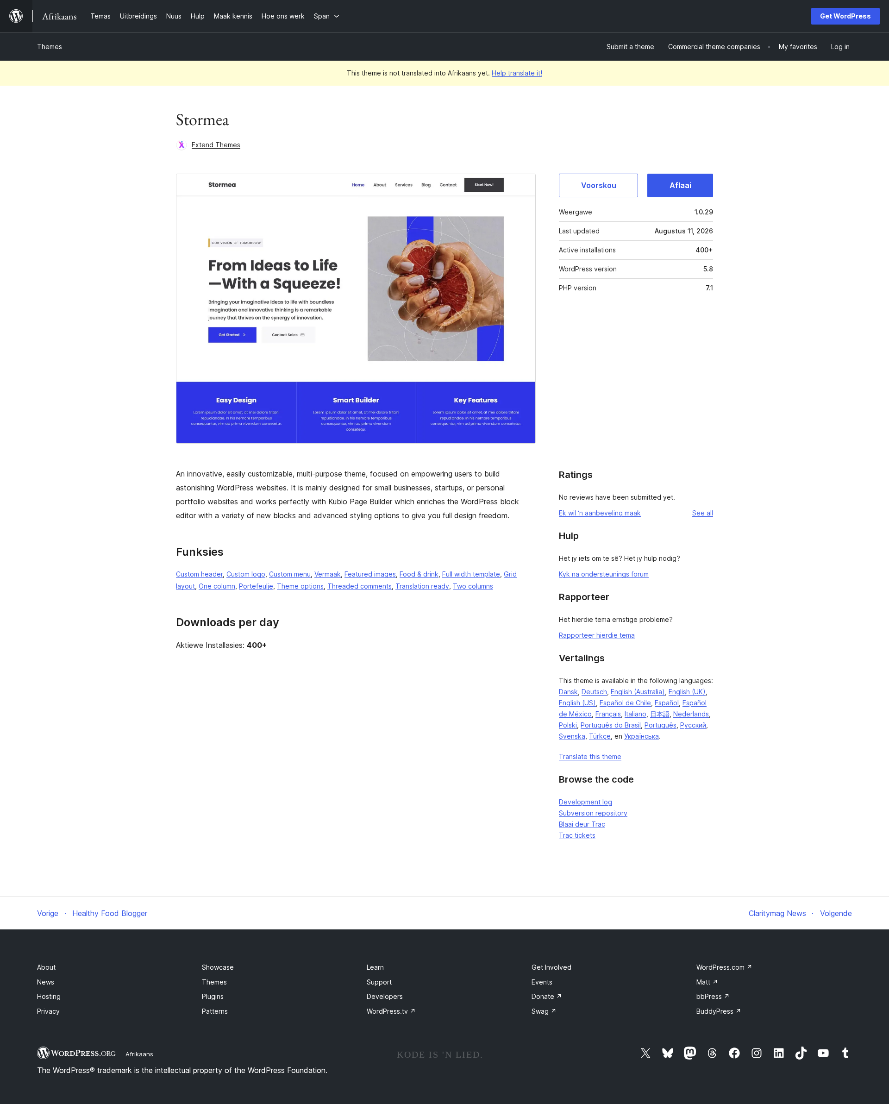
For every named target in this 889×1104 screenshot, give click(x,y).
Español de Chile (625, 703)
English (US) (577, 703)
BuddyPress (718, 1011)
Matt (707, 982)
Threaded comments (359, 586)
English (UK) (687, 692)
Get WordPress (845, 16)
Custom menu (290, 574)
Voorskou (598, 185)
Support (379, 982)
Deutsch (594, 692)
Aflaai (680, 185)
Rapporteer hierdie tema (597, 635)
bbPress (713, 996)
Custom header (199, 574)
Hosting (49, 996)
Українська (641, 736)
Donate (547, 996)
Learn (375, 967)
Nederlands (691, 714)
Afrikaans (139, 1054)
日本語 (660, 714)
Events (542, 982)
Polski (568, 725)
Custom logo (245, 574)
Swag (544, 1011)
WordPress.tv (391, 1011)
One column (217, 586)
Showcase (218, 967)
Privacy (48, 1011)
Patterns (215, 1011)
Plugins (213, 996)
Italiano (635, 714)
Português (660, 725)
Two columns (473, 586)
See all (702, 513)
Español (667, 703)
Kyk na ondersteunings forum (604, 574)
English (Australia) (638, 692)
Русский (693, 725)
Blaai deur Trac (582, 824)
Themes (49, 46)
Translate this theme (590, 756)
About (46, 967)
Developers (385, 996)
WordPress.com (724, 967)
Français (608, 714)
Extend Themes (216, 145)
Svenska (572, 736)
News (45, 982)
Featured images (370, 574)
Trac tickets (577, 835)
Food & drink (419, 574)
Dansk (568, 692)
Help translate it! (517, 73)
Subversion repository (593, 813)
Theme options (300, 586)
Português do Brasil (611, 725)
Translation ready (422, 586)
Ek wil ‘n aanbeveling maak (600, 513)
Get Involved (551, 967)
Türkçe (600, 736)
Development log (585, 802)
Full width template (471, 574)
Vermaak (327, 574)
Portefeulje (256, 586)
